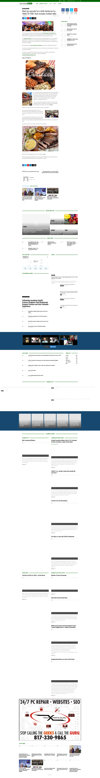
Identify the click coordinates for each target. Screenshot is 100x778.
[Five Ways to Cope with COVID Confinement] (64, 549)
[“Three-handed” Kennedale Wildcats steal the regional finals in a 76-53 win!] (55, 307)
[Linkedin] (30, 18)
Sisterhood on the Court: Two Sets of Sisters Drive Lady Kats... (62, 769)
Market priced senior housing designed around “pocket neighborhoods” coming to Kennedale (63, 626)
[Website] (32, 179)
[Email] (33, 18)
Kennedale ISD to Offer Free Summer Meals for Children (49, 754)
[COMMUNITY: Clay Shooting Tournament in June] (63, 40)
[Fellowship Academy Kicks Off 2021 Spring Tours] (24, 317)
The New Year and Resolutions (59, 501)
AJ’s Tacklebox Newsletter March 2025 (35, 375)
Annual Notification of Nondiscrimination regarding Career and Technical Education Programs (24, 755)
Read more (24, 464)
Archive (59, 3)
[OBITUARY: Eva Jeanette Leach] (63, 35)
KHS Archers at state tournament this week (30, 171)
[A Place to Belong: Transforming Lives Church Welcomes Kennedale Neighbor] (40, 192)
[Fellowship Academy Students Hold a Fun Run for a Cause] (24, 312)
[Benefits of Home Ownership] (64, 584)
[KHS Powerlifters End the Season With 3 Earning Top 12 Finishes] (63, 25)
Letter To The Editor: (32, 370)
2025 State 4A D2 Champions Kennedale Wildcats (52, 243)
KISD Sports (52, 230)
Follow (67, 8)
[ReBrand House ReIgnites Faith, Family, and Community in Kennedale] (52, 192)
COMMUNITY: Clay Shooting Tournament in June (72, 40)
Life (50, 3)
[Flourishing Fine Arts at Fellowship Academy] (24, 327)
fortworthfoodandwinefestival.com (29, 54)
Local (54, 3)
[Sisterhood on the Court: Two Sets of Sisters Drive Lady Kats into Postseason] (62, 763)
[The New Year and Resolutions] (64, 513)
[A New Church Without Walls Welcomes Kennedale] (50, 763)
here (44, 154)
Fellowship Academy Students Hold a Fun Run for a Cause (38, 312)
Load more (49, 774)
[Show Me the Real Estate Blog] (64, 606)
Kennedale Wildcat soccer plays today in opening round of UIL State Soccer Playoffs (50, 172)
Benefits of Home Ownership (58, 575)
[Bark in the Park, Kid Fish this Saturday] (63, 30)
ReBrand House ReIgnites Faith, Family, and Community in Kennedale (52, 197)
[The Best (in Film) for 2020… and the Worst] (35, 584)
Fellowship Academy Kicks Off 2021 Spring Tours (37, 316)
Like (63, 8)
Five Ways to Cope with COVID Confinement (62, 536)
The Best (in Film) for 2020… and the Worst (33, 575)
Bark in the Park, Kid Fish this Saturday (72, 29)
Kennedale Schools (43, 3)
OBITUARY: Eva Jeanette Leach (71, 34)
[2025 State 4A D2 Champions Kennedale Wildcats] (44, 243)
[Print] (35, 18)
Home (37, 3)
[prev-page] (22, 202)
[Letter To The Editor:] (24, 372)
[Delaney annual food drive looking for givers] (63, 45)
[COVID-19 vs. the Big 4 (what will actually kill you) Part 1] (64, 481)
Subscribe (75, 8)
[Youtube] (80, 1)
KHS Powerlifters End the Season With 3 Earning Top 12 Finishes (72, 24)
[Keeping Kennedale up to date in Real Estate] (64, 671)
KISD (61, 294)
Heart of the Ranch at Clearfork (36, 45)
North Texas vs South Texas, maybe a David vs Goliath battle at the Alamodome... (71, 243)
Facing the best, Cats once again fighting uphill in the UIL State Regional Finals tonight (33, 243)
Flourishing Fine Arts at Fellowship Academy (36, 326)
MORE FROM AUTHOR (33, 186)
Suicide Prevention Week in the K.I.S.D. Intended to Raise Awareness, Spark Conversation (64, 441)
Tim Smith (24, 15)
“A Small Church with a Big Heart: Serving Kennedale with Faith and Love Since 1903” (27, 198)
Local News (27, 8)
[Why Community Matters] (35, 449)
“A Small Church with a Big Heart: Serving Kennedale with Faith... (75, 755)
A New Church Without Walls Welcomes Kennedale (49, 769)
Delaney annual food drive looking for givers (72, 45)
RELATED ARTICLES (25, 186)
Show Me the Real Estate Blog (59, 598)
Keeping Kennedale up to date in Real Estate (62, 659)
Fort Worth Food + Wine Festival (48, 33)
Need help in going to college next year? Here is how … (38, 322)
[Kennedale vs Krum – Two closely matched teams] (24, 249)
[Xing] (34, 179)
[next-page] (24, 202)
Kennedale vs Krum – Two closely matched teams (33, 249)
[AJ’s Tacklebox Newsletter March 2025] (24, 377)
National (25, 226)
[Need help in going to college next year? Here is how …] (24, 322)
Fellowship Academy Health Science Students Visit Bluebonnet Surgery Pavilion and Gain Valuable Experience (35, 303)
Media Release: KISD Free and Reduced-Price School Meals (37, 755)
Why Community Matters (28, 440)
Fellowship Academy (26, 296)
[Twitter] (26, 18)
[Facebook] (79, 1)
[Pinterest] (28, 18)
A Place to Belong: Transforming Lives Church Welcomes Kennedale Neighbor (40, 198)
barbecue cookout (27, 38)
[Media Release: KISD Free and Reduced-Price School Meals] (57, 219)
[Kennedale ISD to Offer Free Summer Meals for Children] (71, 219)
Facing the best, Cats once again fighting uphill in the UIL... (62, 755)
